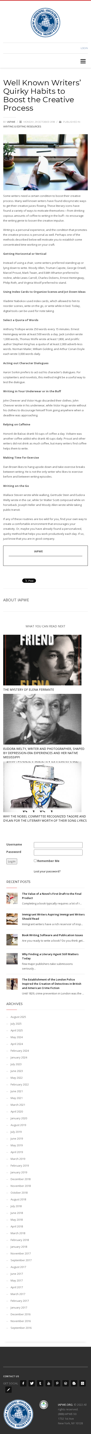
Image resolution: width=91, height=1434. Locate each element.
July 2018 (16, 1206)
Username (14, 844)
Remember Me (48, 861)
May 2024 (17, 1037)
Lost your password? (47, 871)
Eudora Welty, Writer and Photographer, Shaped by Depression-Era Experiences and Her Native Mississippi (43, 753)
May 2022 (17, 1078)
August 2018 (18, 1199)
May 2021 (17, 1098)
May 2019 (17, 1145)
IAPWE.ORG (65, 1405)
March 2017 (18, 1294)
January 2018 (19, 1247)
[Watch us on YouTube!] (49, 1383)
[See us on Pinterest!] (57, 1383)
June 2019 (17, 1138)
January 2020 (19, 1118)
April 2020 (17, 1111)
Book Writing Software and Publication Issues (52, 935)
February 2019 (20, 1165)
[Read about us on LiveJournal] (8, 1389)
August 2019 (18, 1125)
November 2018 (21, 1186)
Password (13, 852)
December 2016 (20, 1314)
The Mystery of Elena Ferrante (28, 690)
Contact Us (11, 1376)
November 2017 (21, 1253)
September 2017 (21, 1260)
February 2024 (20, 1051)
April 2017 (17, 1287)
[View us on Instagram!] (82, 1383)
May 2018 (17, 1220)
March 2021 (18, 1105)
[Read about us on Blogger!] (74, 1383)
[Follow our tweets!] (32, 1383)
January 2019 (19, 1172)
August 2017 (18, 1267)
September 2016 (21, 1328)
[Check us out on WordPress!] (65, 1383)
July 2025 (16, 1023)
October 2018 (19, 1192)
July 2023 (16, 1064)
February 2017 (20, 1301)
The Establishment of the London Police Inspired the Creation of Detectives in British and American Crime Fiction (51, 984)
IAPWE (11, 121)
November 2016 (21, 1321)
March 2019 (18, 1159)
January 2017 (19, 1307)
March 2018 (18, 1233)
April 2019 (17, 1152)
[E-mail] (11, 562)
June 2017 (17, 1274)
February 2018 (20, 1240)
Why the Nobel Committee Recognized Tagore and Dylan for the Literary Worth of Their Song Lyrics (45, 818)
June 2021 (17, 1091)
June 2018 (17, 1213)
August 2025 (18, 1017)
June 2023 (17, 1071)
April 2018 (17, 1226)
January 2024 (19, 1057)
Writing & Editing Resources (22, 126)
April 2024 (17, 1044)
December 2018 (20, 1179)
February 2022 (20, 1084)
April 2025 (17, 1030)
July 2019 (16, 1132)
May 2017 (17, 1280)
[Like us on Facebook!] (23, 1383)
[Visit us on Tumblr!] (40, 1383)
